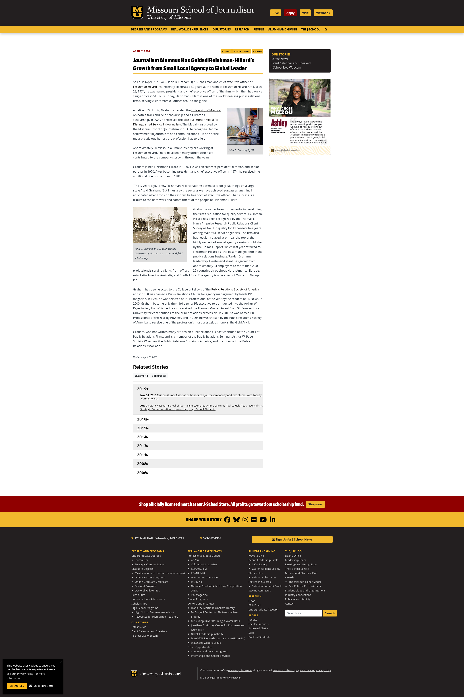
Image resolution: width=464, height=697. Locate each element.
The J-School (310, 29)
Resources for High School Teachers (156, 616)
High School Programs (144, 608)
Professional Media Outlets (204, 555)
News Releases (241, 51)
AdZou (195, 560)
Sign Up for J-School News (293, 539)
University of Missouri (169, 17)
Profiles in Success (259, 581)
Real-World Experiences (189, 29)
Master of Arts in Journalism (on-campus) (160, 573)
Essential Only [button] (17, 685)
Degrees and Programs (149, 29)
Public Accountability (297, 599)
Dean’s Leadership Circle (263, 560)
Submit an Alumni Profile (267, 586)
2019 (141, 388)
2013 (141, 445)
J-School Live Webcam (286, 67)
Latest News (280, 59)
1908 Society (259, 564)
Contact (289, 603)
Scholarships (139, 603)
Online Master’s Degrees (150, 577)
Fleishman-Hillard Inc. (147, 87)
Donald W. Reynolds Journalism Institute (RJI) (218, 638)
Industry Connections (298, 595)
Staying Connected (259, 590)
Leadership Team (295, 560)
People (259, 29)
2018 (141, 419)
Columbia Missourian (204, 564)
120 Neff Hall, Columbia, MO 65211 (159, 538)
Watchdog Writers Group (206, 642)
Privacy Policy (25, 673)
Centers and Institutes (201, 603)
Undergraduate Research (263, 609)
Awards (257, 51)
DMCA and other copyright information (294, 670)
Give (275, 13)
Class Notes (255, 573)
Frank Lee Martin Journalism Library (213, 608)
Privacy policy (323, 670)
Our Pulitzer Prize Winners (305, 586)
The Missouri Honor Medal (305, 581)
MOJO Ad (196, 581)
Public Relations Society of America (235, 289)
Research (242, 29)
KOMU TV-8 (198, 573)
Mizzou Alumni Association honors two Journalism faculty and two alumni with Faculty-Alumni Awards (201, 396)
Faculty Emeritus (258, 624)
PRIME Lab (254, 605)
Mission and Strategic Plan (301, 573)
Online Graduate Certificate (151, 581)
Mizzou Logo (137, 12)
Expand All (141, 375)
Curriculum (138, 595)
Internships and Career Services (210, 655)
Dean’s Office (293, 555)
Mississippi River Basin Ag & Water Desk (215, 621)
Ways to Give (256, 555)
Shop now (315, 504)
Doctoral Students (259, 637)
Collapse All (159, 375)
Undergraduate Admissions (148, 599)
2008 (141, 463)
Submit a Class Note (264, 577)
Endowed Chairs (258, 628)
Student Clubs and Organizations (305, 590)
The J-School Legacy (297, 568)
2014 (141, 437)
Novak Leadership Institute (207, 634)
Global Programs (198, 599)
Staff (251, 632)
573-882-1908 (211, 538)
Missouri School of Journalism (200, 10)
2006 (141, 472)
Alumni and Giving (282, 29)
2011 (141, 454)
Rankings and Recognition (301, 564)
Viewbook (323, 13)
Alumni (226, 51)
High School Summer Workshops (154, 612)
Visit (305, 13)
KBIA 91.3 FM (199, 568)
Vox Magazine (199, 595)
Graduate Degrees (142, 568)
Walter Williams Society (266, 568)
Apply (290, 13)
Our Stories (221, 29)
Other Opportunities (200, 647)
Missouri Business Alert (205, 577)
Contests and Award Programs (209, 651)
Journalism (141, 560)
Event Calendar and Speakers (291, 63)
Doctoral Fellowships (147, 590)
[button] (41, 686)
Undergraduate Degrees (146, 555)
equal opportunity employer (225, 677)
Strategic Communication (150, 564)
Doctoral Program (145, 586)
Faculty (252, 619)
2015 (141, 428)
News (251, 601)
